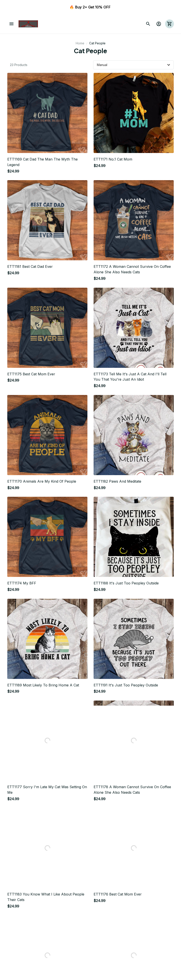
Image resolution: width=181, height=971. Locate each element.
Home (80, 43)
